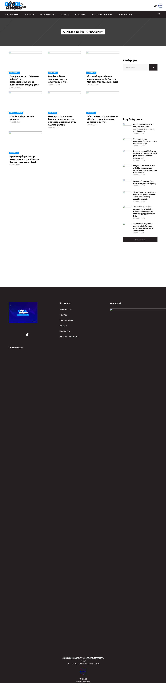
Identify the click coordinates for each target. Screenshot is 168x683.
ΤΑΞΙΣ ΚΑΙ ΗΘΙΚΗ (16, 113)
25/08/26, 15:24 (139, 146)
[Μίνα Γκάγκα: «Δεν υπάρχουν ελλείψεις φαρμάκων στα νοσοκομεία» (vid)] (102, 102)
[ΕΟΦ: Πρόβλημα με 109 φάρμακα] (25, 102)
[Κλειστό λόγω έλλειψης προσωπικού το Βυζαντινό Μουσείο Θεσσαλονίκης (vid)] (102, 62)
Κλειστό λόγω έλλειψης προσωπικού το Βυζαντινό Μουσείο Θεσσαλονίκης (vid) (102, 79)
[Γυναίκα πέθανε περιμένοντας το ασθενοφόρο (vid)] (64, 62)
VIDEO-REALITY (66, 310)
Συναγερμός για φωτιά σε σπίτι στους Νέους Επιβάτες (144, 182)
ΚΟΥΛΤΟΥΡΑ (65, 331)
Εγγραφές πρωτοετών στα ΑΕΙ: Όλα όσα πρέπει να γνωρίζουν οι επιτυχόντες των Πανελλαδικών (145, 169)
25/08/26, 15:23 (139, 160)
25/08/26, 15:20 (139, 175)
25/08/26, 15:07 (139, 186)
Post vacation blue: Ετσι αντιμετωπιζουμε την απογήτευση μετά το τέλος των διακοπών (143, 128)
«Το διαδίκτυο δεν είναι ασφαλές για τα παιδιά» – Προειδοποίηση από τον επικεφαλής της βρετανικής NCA (144, 211)
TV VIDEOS (52, 72)
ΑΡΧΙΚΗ (68, 32)
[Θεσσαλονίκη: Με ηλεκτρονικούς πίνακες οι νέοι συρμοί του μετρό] (127, 142)
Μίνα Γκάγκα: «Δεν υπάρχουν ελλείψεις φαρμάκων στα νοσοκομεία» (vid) (102, 119)
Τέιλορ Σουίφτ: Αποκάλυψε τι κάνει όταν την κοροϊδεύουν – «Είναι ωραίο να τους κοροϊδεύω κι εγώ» (144, 196)
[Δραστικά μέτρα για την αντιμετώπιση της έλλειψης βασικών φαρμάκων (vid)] (25, 142)
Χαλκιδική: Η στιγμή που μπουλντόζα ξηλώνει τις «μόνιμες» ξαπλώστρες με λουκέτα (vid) (143, 227)
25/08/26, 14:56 (139, 201)
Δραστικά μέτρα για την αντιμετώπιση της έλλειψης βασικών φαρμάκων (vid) (24, 159)
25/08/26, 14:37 (139, 233)
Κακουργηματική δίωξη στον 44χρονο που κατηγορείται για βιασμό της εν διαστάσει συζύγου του (145, 155)
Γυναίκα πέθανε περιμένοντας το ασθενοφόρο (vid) (57, 79)
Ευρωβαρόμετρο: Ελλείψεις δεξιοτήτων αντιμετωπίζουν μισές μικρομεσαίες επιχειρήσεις (24, 80)
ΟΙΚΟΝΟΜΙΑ (14, 72)
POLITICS (52, 113)
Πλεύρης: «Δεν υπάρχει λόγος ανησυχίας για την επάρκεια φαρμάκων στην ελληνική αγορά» (62, 120)
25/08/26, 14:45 (139, 218)
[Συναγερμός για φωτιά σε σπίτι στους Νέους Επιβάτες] (127, 183)
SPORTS (63, 326)
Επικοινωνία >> (16, 347)
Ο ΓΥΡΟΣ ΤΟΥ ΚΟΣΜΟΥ (69, 337)
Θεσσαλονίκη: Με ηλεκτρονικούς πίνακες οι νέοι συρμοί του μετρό (145, 141)
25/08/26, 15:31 (138, 133)
